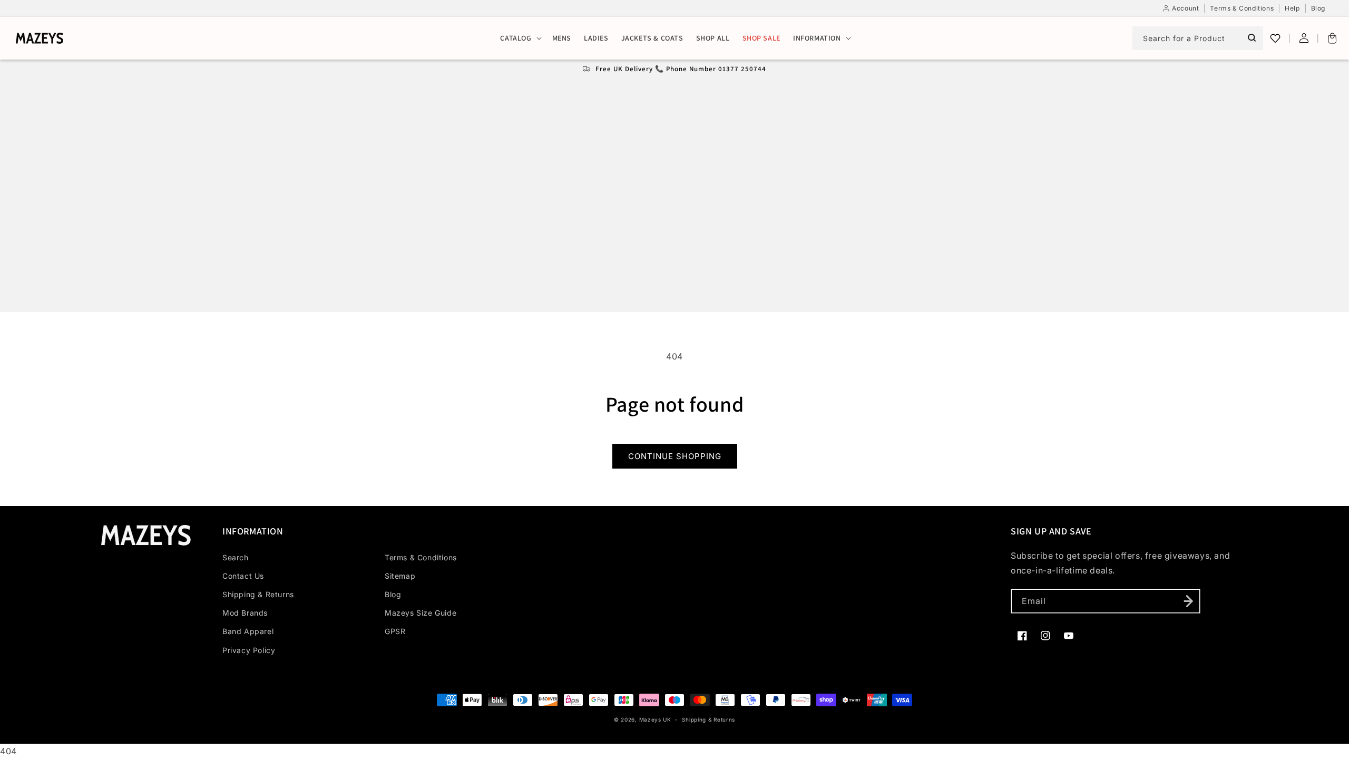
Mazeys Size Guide (420, 612)
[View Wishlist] (1275, 38)
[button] (519, 38)
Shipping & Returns (258, 594)
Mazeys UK (656, 719)
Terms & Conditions (421, 557)
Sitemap (400, 575)
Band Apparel (247, 631)
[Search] (1251, 38)
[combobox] (1197, 38)
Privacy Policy (248, 650)
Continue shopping (674, 456)
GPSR (395, 631)
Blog (393, 594)
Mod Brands (245, 612)
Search (235, 557)
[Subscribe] (1188, 601)
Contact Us (243, 575)
